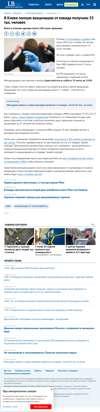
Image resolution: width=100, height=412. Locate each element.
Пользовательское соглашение (17, 373)
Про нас (7, 370)
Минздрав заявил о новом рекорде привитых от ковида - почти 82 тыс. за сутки (49, 105)
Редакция (50, 370)
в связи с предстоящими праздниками (29, 117)
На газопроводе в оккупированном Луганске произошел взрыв (40, 352)
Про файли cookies (10, 407)
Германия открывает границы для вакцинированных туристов (37, 197)
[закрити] (51, 389)
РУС (88, 4)
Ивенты (38, 370)
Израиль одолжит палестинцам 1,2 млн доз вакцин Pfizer (34, 182)
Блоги (48, 4)
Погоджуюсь (41, 407)
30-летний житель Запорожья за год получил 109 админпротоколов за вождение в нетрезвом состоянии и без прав (46, 342)
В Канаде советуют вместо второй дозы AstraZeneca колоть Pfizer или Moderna (45, 190)
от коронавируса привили (78, 39)
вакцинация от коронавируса (31, 206)
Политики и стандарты (68, 370)
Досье (60, 4)
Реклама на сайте (22, 370)
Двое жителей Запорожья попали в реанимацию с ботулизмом (36, 319)
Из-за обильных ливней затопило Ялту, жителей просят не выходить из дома (47, 301)
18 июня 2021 (51, 13)
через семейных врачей (30, 174)
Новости (33, 4)
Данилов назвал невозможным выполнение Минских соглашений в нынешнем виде (49, 329)
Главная (7, 13)
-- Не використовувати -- (34, 13)
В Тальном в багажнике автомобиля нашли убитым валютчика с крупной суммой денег (48, 278)
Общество (17, 13)
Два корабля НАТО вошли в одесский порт (30, 268)
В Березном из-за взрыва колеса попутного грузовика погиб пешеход (43, 310)
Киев (8, 206)
